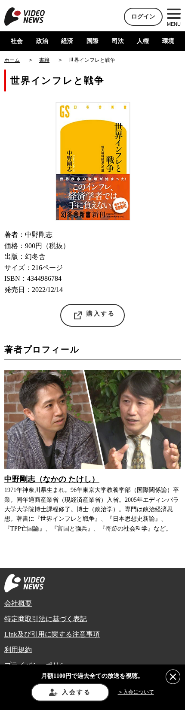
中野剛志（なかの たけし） (51, 479)
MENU (174, 24)
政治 (42, 41)
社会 (17, 41)
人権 (143, 41)
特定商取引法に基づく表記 (45, 618)
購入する (100, 313)
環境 (168, 41)
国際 (92, 41)
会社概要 (18, 603)
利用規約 (18, 649)
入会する (76, 692)
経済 (67, 41)
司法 (118, 41)
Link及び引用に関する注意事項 (52, 634)
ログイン (143, 16)
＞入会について (136, 692)
